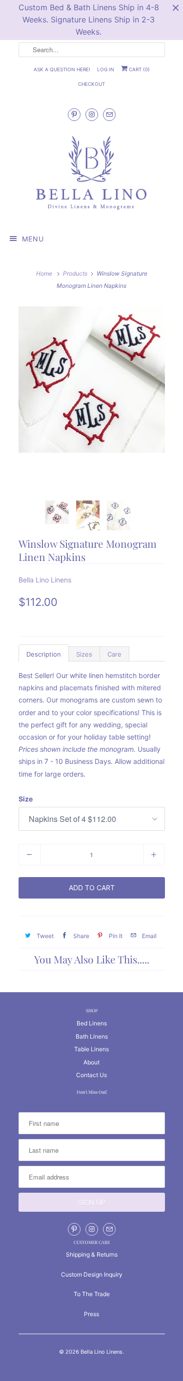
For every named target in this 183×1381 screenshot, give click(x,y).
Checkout (91, 84)
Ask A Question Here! (62, 69)
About (91, 1062)
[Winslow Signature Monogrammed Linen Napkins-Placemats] (92, 379)
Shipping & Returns (92, 1254)
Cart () (138, 69)
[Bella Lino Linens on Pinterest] (74, 114)
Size (26, 799)
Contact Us (91, 1075)
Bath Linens (92, 1036)
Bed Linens (92, 1023)
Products (75, 273)
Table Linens (91, 1049)
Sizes (84, 654)
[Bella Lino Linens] (91, 174)
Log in (105, 69)
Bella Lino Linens (45, 580)
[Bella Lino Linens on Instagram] (91, 114)
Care (114, 654)
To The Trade (92, 1294)
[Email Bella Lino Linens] (109, 114)
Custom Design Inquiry (91, 1274)
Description (43, 654)
